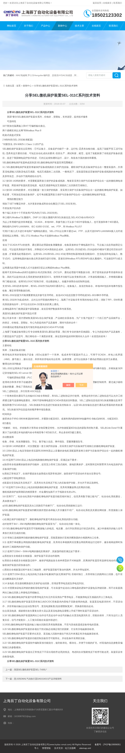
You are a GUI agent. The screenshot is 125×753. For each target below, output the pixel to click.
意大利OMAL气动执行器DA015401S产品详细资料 (38, 679)
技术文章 (79, 25)
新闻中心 (62, 25)
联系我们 (117, 3)
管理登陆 (46, 748)
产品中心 (45, 25)
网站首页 (11, 25)
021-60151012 (120, 559)
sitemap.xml (85, 748)
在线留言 (107, 3)
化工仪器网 (70, 748)
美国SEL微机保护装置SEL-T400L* (30, 669)
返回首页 (97, 3)
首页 (18, 85)
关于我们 (28, 25)
